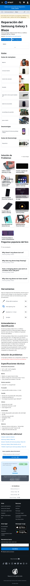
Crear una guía (7, 39)
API (2, 517)
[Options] (2, 12)
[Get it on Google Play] (21, 532)
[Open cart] (23, 2)
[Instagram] (12, 563)
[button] (20, 2)
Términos (3, 531)
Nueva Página (26, 156)
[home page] (9, 2)
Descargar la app (20, 524)
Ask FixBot (14, 457)
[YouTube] (15, 563)
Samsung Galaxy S (9, 12)
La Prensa (18, 506)
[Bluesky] (21, 563)
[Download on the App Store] (21, 527)
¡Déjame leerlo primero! (8, 551)
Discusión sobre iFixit (6, 510)
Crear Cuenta (15, 8)
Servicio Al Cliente (5, 508)
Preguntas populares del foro (14, 242)
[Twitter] (9, 563)
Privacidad (3, 529)
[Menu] (2, 2)
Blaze (16, 12)
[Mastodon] (18, 563)
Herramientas (7, 289)
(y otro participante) (16, 36)
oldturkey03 (8, 36)
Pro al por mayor (20, 513)
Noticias (18, 508)
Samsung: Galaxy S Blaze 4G (8, 439)
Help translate (13, 559)
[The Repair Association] (26, 563)
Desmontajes (6, 126)
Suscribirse (15, 549)
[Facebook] (6, 563)
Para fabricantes (20, 519)
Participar (18, 510)
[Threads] (24, 563)
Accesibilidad (4, 526)
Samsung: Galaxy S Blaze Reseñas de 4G (11, 444)
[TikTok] (3, 563)
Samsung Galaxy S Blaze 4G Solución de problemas (13, 359)
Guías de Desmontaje (9, 138)
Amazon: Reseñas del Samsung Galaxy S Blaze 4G (13, 442)
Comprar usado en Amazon (7, 437)
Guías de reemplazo (8, 57)
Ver (26, 301)
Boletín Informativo (6, 515)
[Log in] (27, 2)
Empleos (3, 513)
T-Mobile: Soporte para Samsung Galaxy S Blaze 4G (13, 446)
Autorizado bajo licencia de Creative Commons (15, 580)
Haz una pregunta (6, 246)
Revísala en (23, 17)
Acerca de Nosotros (6, 506)
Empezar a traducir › (15, 479)
